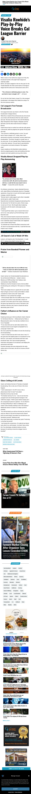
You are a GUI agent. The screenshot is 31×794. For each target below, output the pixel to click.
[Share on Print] (11, 74)
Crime (4, 652)
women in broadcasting (8, 444)
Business (5, 539)
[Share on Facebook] (2, 74)
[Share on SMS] (17, 74)
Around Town (6, 15)
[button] (29, 776)
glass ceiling (17, 437)
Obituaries (5, 492)
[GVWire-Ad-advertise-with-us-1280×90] (15, 67)
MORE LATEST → (7, 720)
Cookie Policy (11, 792)
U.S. (18, 4)
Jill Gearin (16, 439)
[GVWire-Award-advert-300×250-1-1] (16, 745)
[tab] (11, 633)
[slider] (28, 243)
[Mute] (24, 243)
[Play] (2, 243)
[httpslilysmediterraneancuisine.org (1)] (16, 630)
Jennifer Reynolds (7, 439)
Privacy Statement (18, 792)
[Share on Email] (14, 74)
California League (8, 437)
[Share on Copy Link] (19, 74)
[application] (15, 243)
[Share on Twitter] (5, 74)
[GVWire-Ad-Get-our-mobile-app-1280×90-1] (15, 232)
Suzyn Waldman (17, 442)
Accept (15, 789)
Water (4, 704)
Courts (4, 693)
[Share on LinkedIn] (8, 74)
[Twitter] (11, 44)
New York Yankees (7, 442)
